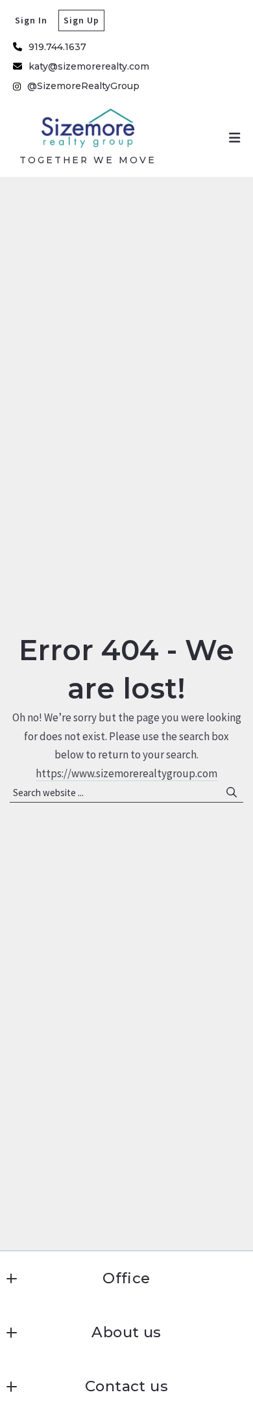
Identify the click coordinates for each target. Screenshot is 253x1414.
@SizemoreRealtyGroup (83, 86)
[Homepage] (88, 128)
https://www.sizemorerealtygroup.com (126, 773)
